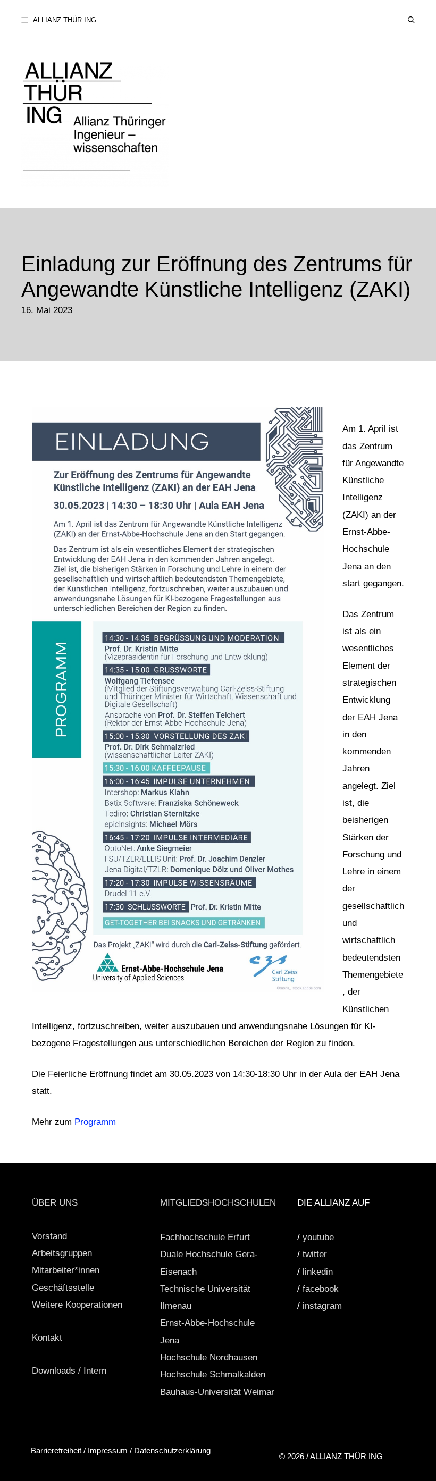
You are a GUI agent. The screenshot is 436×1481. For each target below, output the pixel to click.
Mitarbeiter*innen (65, 1270)
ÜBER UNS (55, 1203)
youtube (318, 1237)
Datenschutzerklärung (172, 1450)
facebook (321, 1289)
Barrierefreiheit (57, 1450)
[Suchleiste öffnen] (411, 20)
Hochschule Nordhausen (208, 1357)
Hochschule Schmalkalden (212, 1374)
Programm (95, 1122)
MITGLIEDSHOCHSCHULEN (218, 1203)
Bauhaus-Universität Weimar (217, 1392)
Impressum (108, 1450)
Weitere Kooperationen (77, 1305)
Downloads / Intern (69, 1371)
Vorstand (49, 1236)
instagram (322, 1306)
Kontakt (47, 1338)
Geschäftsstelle (63, 1288)
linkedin (318, 1272)
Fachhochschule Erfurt (205, 1237)
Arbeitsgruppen (62, 1253)
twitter (315, 1254)
